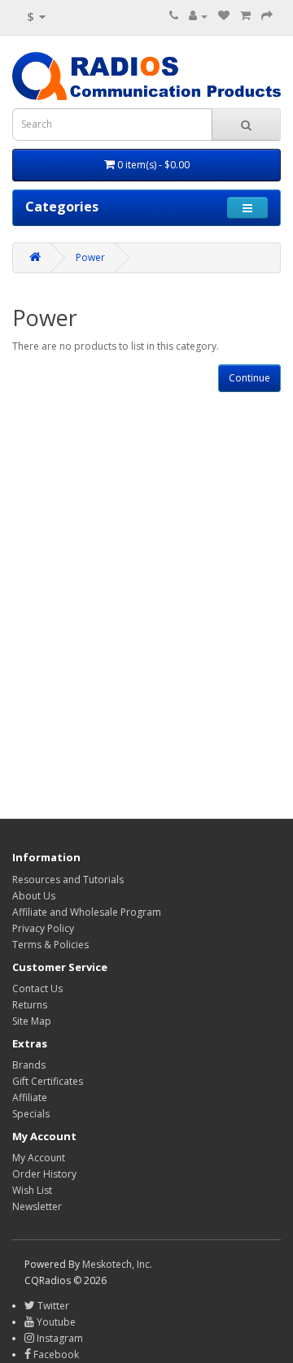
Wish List (32, 1190)
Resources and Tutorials (68, 879)
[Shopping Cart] (245, 16)
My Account (38, 1158)
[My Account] (198, 16)
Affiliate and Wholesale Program (86, 912)
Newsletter (37, 1206)
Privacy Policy (43, 928)
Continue (249, 378)
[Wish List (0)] (224, 16)
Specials (31, 1114)
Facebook (55, 1354)
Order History (44, 1174)
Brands (29, 1065)
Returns (29, 1005)
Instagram (58, 1338)
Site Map (31, 1021)
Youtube (55, 1322)
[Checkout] (267, 16)
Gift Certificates (47, 1081)
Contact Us (37, 988)
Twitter (52, 1306)
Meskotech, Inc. (117, 1264)
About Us (33, 896)
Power (90, 257)
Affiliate (29, 1097)
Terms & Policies (50, 944)
